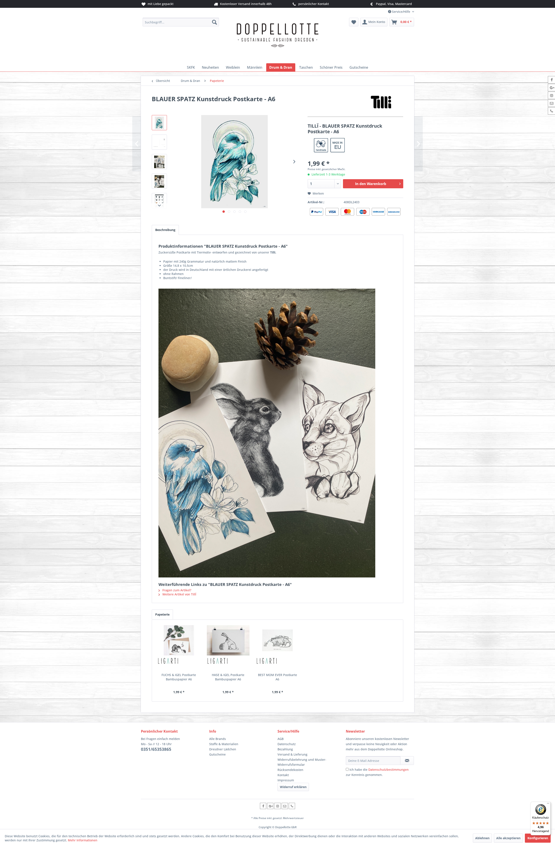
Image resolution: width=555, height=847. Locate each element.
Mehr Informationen (82, 840)
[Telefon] (292, 806)
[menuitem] (181, 22)
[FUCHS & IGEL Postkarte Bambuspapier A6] (178, 640)
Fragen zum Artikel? (176, 590)
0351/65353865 (156, 749)
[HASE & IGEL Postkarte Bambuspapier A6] (228, 640)
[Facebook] (263, 806)
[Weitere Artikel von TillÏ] (381, 103)
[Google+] (270, 806)
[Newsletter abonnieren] (407, 760)
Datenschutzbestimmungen (388, 769)
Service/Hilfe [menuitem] (401, 12)
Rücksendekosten (290, 770)
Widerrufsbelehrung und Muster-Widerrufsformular (302, 762)
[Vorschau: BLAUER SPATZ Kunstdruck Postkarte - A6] (159, 181)
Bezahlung (285, 749)
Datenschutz (287, 744)
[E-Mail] (285, 806)
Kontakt (283, 775)
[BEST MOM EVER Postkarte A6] (277, 640)
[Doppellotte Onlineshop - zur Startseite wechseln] (277, 39)
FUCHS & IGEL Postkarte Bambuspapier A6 (179, 677)
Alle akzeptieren (508, 838)
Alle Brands (217, 739)
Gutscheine (217, 754)
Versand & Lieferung (292, 754)
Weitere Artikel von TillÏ (179, 594)
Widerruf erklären (293, 787)
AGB (281, 739)
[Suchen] (214, 22)
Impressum (286, 780)
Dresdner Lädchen (222, 749)
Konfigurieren (537, 838)
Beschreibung (165, 230)
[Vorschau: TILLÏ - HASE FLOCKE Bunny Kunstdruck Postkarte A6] (159, 161)
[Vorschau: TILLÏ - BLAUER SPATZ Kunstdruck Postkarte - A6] (159, 122)
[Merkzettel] (353, 22)
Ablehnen (482, 838)
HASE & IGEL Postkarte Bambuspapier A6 (228, 677)
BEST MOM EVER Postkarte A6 (277, 677)
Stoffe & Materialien (223, 744)
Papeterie (162, 614)
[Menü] (548, 804)
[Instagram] (277, 806)
